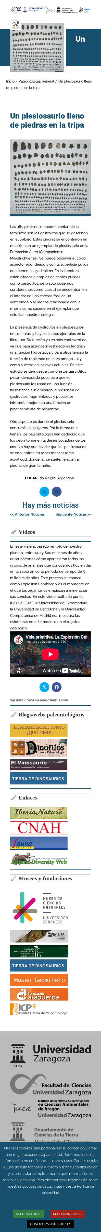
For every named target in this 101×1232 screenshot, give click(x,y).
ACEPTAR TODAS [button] (28, 1214)
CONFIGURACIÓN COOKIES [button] (50, 1224)
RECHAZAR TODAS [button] (67, 1214)
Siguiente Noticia (73, 514)
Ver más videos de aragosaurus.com (39, 700)
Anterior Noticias (27, 514)
